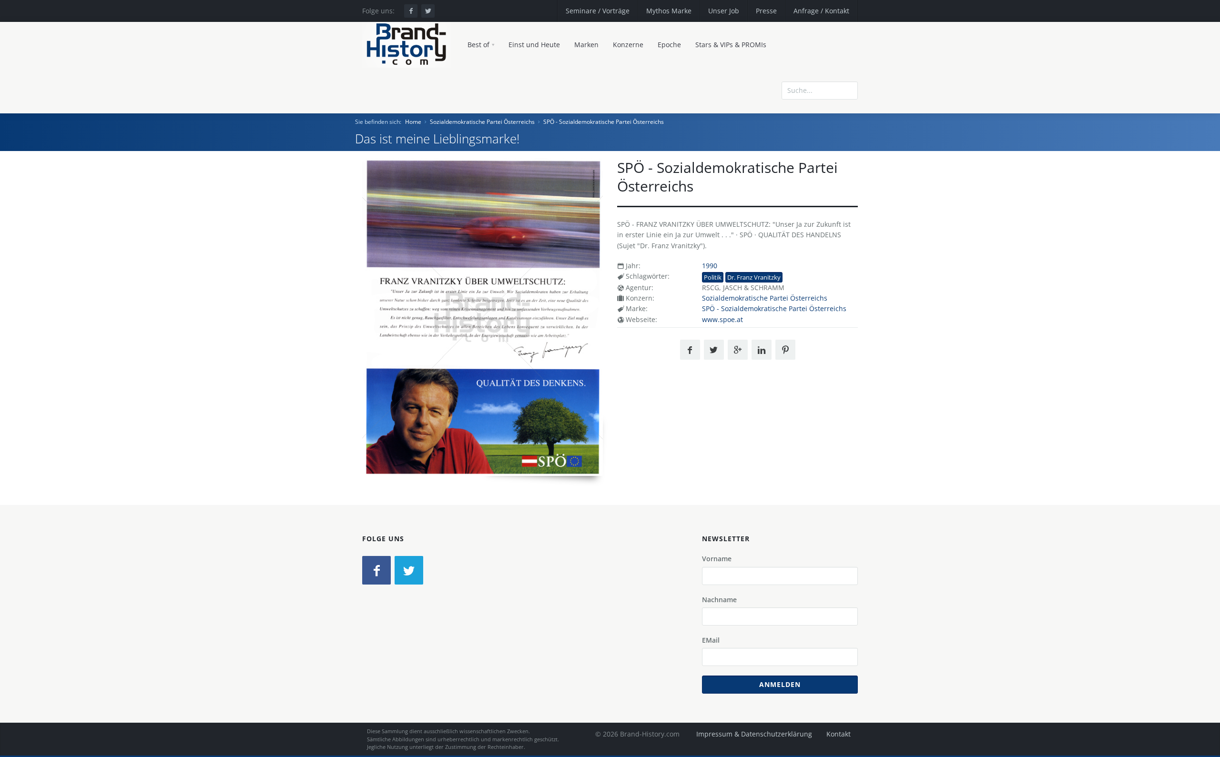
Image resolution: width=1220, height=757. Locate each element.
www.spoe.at (722, 319)
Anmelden (780, 684)
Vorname (717, 558)
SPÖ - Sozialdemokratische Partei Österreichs (603, 122)
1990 (709, 265)
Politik (713, 277)
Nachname (719, 599)
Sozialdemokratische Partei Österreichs (482, 122)
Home (413, 122)
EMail (711, 640)
